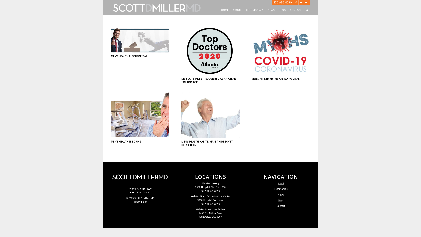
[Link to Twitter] (300, 2)
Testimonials (281, 188)
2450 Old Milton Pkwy (210, 213)
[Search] (307, 7)
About (281, 183)
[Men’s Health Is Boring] (140, 114)
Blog (280, 200)
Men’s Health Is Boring (126, 141)
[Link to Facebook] (296, 2)
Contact (281, 205)
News (281, 194)
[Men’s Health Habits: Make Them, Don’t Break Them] (210, 114)
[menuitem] (225, 7)
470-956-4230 (282, 2)
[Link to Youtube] (305, 2)
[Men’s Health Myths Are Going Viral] (281, 51)
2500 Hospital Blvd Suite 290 (210, 187)
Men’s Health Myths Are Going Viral (275, 78)
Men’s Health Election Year (129, 56)
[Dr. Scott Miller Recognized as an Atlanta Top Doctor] (210, 51)
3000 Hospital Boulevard (210, 200)
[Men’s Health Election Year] (140, 40)
